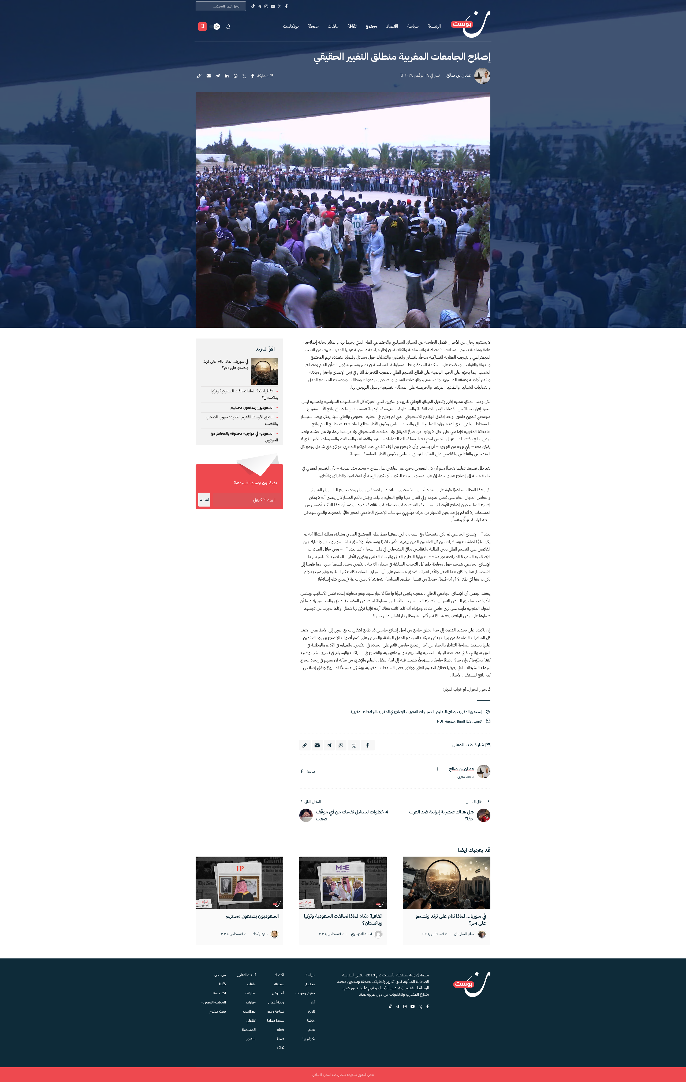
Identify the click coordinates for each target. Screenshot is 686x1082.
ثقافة (352, 26)
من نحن (220, 974)
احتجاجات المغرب (421, 712)
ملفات (333, 26)
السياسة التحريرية (214, 1002)
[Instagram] (266, 6)
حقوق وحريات (305, 993)
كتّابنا (222, 984)
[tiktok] (390, 1006)
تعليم (311, 1029)
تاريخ (311, 1011)
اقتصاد (392, 26)
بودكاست (291, 26)
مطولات (250, 993)
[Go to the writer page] (483, 771)
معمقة (313, 26)
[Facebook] (286, 6)
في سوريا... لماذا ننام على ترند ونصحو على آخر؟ (225, 364)
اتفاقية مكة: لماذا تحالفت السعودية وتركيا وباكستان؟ (343, 919)
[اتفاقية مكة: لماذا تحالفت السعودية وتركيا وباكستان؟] (343, 883)
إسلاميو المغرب (470, 712)
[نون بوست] (470, 26)
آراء (313, 1002)
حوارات (251, 1002)
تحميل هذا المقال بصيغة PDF (459, 721)
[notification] (228, 26)
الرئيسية (434, 26)
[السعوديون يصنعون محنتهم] (239, 883)
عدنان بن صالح (458, 75)
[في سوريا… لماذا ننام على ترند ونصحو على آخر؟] (446, 883)
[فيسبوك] (301, 771)
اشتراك (204, 499)
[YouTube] (273, 6)
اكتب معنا (219, 993)
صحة (280, 1038)
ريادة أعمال (276, 1002)
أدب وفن (278, 993)
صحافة (279, 984)
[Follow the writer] (437, 769)
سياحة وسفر (275, 1011)
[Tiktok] (252, 6)
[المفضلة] (202, 26)
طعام (280, 1029)
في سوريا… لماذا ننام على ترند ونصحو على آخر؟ (451, 919)
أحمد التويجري (361, 934)
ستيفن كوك (260, 934)
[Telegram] (259, 6)
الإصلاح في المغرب (392, 712)
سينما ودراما (275, 1020)
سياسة (413, 26)
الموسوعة (249, 1029)
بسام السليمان (464, 934)
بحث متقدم (218, 1011)
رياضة (311, 1020)
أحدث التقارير (246, 974)
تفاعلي (251, 1020)
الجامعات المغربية (363, 712)
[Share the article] (253, 76)
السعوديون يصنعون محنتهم (251, 407)
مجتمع (371, 26)
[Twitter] (279, 6)
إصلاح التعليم (446, 712)
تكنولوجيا (309, 1038)
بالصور (251, 1038)
